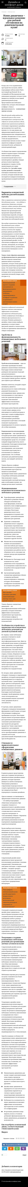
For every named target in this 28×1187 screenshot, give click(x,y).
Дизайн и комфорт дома (14, 3)
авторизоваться (15, 1172)
